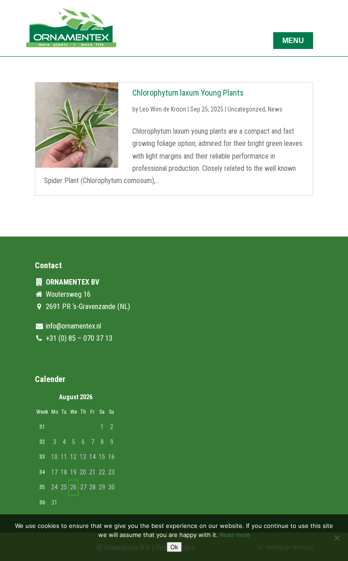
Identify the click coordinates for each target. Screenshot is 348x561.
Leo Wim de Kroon (163, 109)
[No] (336, 537)
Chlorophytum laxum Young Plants (188, 92)
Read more (235, 534)
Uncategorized (246, 109)
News (275, 109)
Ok (174, 547)
